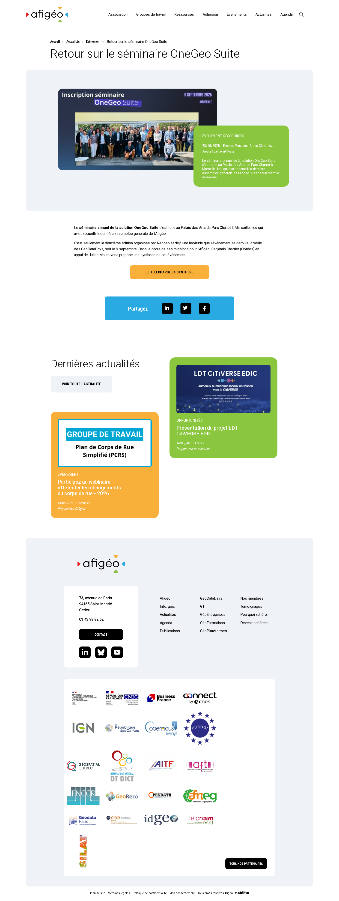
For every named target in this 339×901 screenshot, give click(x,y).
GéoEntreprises (212, 614)
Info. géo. (167, 606)
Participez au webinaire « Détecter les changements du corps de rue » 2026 (89, 487)
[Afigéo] (47, 21)
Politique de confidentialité (150, 893)
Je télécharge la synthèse (169, 272)
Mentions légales (119, 893)
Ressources (184, 14)
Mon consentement (182, 893)
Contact (101, 634)
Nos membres (251, 598)
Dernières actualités (95, 364)
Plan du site (97, 893)
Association (118, 14)
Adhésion (210, 14)
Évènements (237, 14)
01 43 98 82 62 (91, 619)
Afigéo (165, 598)
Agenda (286, 14)
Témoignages (251, 606)
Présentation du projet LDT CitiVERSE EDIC (207, 431)
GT (202, 606)
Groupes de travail (151, 14)
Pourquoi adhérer (254, 614)
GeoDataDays (211, 598)
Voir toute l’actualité (81, 384)
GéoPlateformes (213, 631)
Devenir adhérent (254, 623)
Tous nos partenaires (246, 863)
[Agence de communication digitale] (242, 893)
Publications (170, 631)
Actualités (264, 14)
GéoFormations (212, 623)
